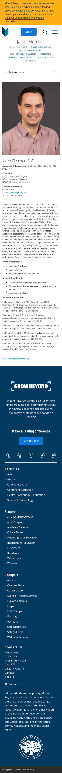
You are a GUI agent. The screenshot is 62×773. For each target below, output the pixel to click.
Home (24, 46)
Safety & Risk (15, 632)
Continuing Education (20, 489)
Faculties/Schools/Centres (30, 50)
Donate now (31, 440)
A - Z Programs (16, 522)
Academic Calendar (18, 527)
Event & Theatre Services (22, 595)
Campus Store (15, 585)
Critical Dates (15, 532)
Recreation (13, 621)
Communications (17, 484)
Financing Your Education (22, 537)
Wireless (12, 563)
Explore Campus (17, 601)
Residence (13, 553)
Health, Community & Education (22, 53)
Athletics (12, 580)
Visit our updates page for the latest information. (24, 19)
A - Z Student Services (20, 517)
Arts (9, 474)
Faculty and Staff (45, 57)
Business (12, 479)
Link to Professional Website (15, 358)
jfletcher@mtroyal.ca (18, 192)
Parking (12, 616)
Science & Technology (20, 500)
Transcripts (14, 558)
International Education (21, 542)
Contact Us (15, 684)
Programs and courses (41, 46)
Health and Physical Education (21, 57)
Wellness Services (17, 637)
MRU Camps (14, 611)
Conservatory (15, 590)
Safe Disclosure (16, 627)
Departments (46, 53)
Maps (10, 606)
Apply (28, 31)
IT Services (13, 548)
